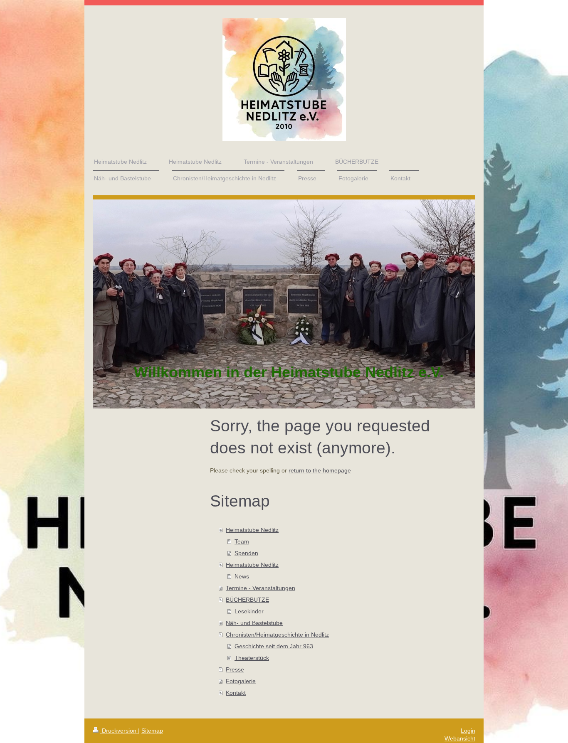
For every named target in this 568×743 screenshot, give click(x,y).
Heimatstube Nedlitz (252, 529)
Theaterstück (252, 657)
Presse (235, 669)
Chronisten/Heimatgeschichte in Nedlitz (277, 634)
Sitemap (152, 730)
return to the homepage (320, 470)
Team (242, 541)
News (242, 576)
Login (468, 730)
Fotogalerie (241, 681)
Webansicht (460, 738)
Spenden (246, 553)
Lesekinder (249, 611)
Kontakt (236, 692)
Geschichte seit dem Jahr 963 (274, 646)
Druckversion (119, 730)
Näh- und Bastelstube (254, 623)
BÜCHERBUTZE (247, 599)
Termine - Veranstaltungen (260, 588)
